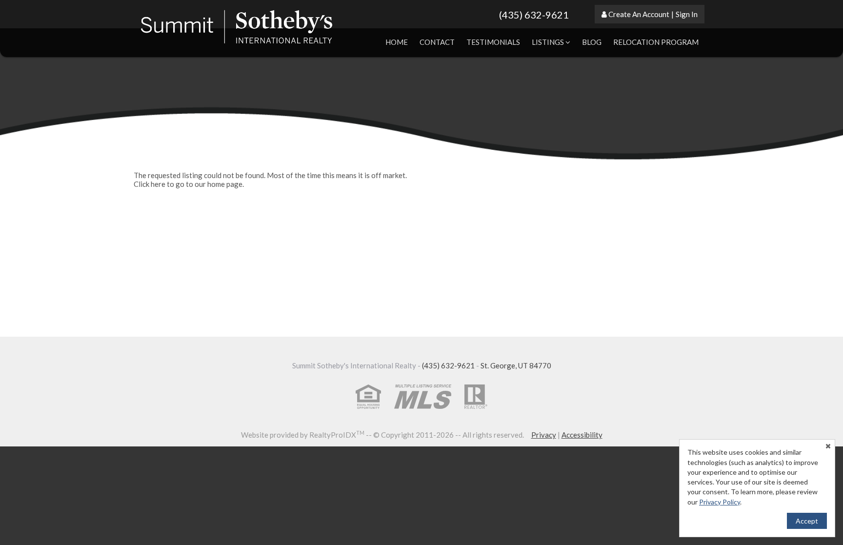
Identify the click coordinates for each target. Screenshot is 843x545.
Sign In (687, 14)
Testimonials (493, 42)
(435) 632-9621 (534, 14)
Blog (592, 42)
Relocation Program (656, 42)
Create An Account (638, 14)
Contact (437, 42)
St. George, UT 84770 (516, 365)
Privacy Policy (719, 502)
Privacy (543, 434)
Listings (548, 42)
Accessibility (582, 434)
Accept (807, 521)
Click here (149, 184)
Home (396, 42)
